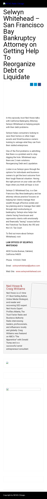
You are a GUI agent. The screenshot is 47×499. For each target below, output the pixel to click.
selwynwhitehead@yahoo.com (26, 265)
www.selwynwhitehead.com (28, 271)
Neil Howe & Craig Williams (15, 287)
